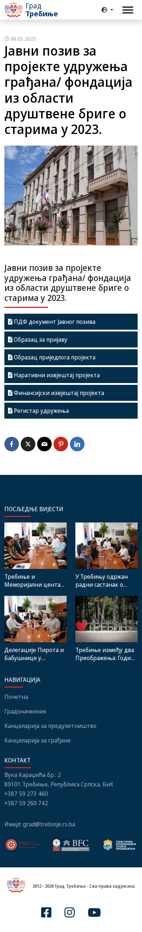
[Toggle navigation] (128, 10)
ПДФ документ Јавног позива (53, 322)
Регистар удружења (40, 411)
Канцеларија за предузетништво (50, 726)
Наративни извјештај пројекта (56, 375)
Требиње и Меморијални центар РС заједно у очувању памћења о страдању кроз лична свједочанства (34, 581)
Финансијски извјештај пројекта (58, 393)
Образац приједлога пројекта (53, 357)
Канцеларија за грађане (37, 740)
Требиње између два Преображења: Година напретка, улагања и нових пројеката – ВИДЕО (106, 654)
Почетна (16, 697)
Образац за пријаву (39, 339)
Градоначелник (25, 711)
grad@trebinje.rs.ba (49, 824)
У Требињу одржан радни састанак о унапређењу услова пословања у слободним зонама (102, 581)
